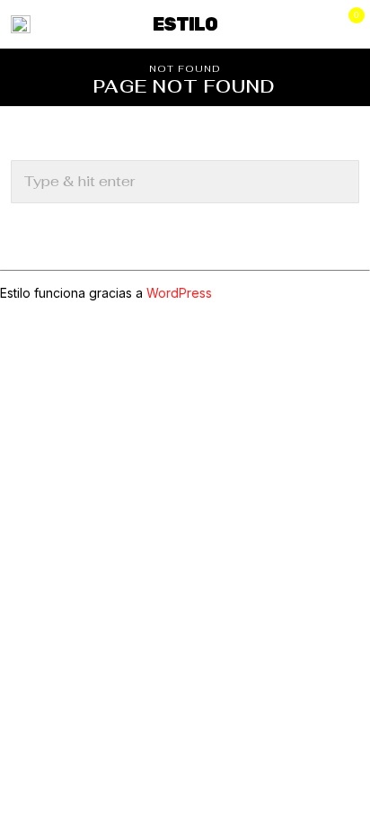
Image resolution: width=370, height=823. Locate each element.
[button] (337, 181)
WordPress (179, 292)
